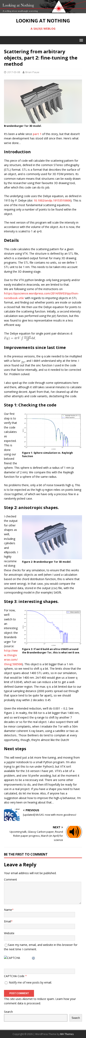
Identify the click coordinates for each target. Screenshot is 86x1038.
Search (8, 1012)
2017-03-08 (13, 72)
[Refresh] (33, 958)
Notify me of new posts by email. (30, 982)
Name (8, 910)
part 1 (37, 134)
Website (9, 933)
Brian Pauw (32, 72)
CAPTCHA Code (14, 976)
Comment (10, 879)
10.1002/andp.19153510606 (52, 200)
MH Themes (67, 1034)
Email (7, 921)
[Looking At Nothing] (43, 11)
